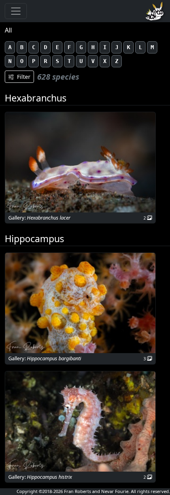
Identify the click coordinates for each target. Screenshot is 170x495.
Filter (23, 76)
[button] (80, 162)
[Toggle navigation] (16, 11)
